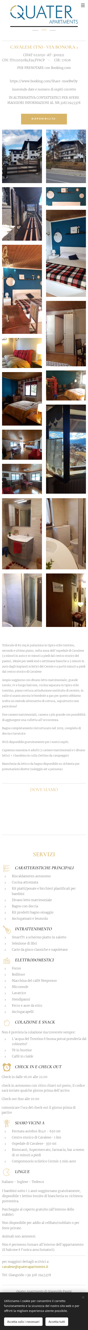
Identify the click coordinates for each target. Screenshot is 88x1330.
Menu (83, 5)
